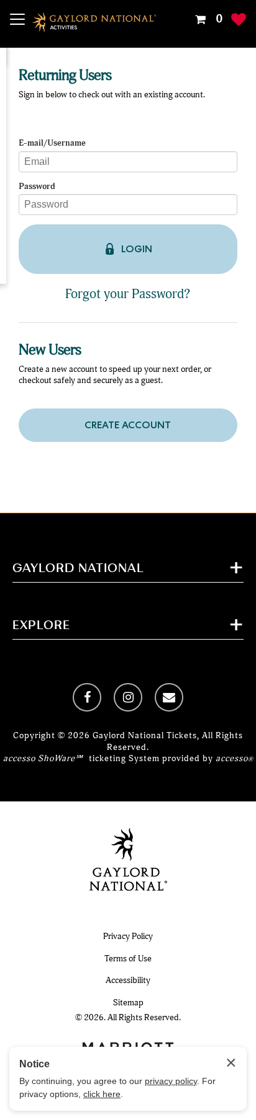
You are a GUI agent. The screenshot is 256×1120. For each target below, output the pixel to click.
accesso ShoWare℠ (43, 758)
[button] (206, 19)
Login (136, 249)
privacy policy (171, 1081)
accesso (235, 758)
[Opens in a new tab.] (87, 697)
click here (102, 1094)
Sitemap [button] (128, 1002)
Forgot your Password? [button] (127, 294)
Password (37, 186)
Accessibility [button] (128, 980)
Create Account (128, 425)
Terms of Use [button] (128, 958)
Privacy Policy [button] (128, 936)
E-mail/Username (52, 143)
